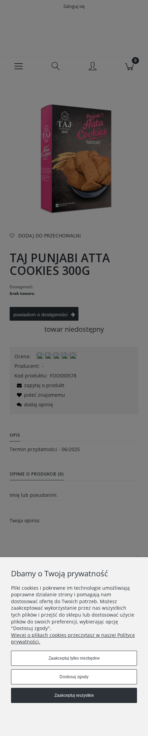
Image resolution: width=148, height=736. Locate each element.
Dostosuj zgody (74, 676)
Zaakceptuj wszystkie (74, 695)
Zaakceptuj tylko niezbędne (74, 658)
